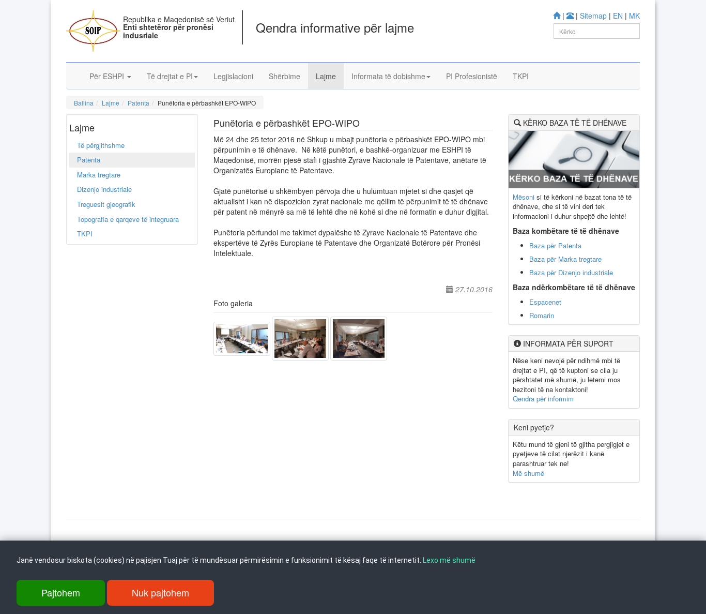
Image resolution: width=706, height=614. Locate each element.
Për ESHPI (107, 76)
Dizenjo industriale (104, 189)
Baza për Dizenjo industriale (571, 272)
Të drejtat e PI (170, 76)
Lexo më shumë (449, 560)
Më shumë (528, 473)
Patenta (138, 102)
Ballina (84, 102)
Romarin (541, 315)
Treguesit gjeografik (106, 204)
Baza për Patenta (555, 245)
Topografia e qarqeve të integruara (128, 219)
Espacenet (545, 302)
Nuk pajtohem (160, 592)
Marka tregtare (98, 174)
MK (634, 15)
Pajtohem (60, 592)
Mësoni (523, 197)
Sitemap (593, 15)
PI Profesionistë (471, 76)
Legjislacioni (233, 76)
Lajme (326, 76)
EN (618, 15)
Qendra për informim (543, 398)
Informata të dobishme (388, 76)
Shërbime (284, 76)
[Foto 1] (242, 338)
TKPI (521, 76)
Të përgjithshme (101, 145)
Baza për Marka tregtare (565, 259)
